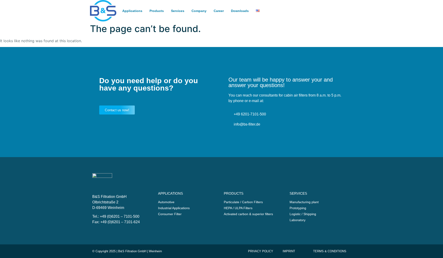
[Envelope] (335, 6)
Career (219, 11)
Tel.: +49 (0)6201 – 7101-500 (115, 216)
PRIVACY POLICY (260, 251)
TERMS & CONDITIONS (329, 251)
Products (157, 11)
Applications (132, 11)
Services (177, 11)
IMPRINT (289, 251)
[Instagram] (344, 15)
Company (199, 11)
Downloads (240, 11)
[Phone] (344, 6)
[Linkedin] (335, 15)
